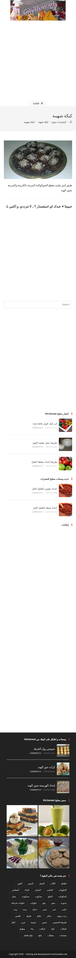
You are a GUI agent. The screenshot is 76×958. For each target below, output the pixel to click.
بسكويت (25, 896)
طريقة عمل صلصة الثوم (45, 442)
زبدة (25, 909)
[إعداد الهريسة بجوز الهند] (63, 787)
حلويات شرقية (18, 903)
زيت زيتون (62, 916)
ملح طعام (28, 935)
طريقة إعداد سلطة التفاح (44, 462)
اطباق (64, 883)
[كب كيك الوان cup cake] (65, 425)
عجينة (33, 922)
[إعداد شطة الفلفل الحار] (65, 509)
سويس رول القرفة (44, 748)
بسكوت (38, 896)
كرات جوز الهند (46, 767)
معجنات (63, 935)
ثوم (43, 903)
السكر (38, 890)
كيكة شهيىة (29, 122)
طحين (18, 916)
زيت (15, 909)
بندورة (64, 903)
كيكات (42, 929)
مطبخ (22, 929)
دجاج (35, 909)
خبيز (45, 909)
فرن (23, 922)
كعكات (63, 929)
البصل (42, 883)
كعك (13, 922)
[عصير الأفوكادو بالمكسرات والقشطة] (53, 820)
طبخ (39, 916)
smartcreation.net (58, 954)
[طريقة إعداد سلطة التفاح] (65, 463)
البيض (30, 883)
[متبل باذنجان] (22, 852)
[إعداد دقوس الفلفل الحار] (65, 490)
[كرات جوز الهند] (63, 769)
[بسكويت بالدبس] (53, 852)
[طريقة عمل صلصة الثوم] (65, 444)
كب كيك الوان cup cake (45, 423)
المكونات (62, 896)
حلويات (33, 903)
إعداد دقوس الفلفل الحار (44, 488)
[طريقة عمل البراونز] (22, 820)
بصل (14, 896)
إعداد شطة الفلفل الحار (45, 507)
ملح (40, 935)
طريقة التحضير (60, 922)
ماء (32, 929)
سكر (49, 916)
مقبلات (50, 935)
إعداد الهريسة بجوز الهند (41, 785)
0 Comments (37, 428)
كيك (53, 929)
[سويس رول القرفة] (63, 750)
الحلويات (63, 890)
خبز (54, 909)
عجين (44, 922)
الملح (50, 896)
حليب (64, 909)
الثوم (20, 883)
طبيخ (29, 916)
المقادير (15, 890)
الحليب (49, 890)
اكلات (52, 883)
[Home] (71, 122)
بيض (53, 903)
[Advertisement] (38, 60)
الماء (27, 890)
